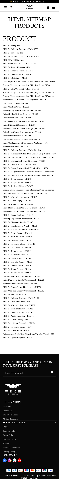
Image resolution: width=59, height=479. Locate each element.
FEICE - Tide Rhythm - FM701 (17, 330)
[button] (5, 7)
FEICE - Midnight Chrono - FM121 (19, 243)
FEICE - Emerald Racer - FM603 (17, 261)
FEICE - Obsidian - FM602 (15, 77)
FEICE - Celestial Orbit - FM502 (18, 74)
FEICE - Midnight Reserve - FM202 (19, 305)
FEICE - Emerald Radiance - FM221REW (21, 229)
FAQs (5, 427)
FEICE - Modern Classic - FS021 (17, 254)
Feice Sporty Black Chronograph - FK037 (21, 218)
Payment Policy (9, 439)
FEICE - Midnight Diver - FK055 (18, 326)
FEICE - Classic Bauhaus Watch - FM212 (21, 164)
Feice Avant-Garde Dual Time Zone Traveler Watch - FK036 (30, 334)
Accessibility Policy (47, 475)
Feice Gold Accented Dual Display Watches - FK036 (26, 142)
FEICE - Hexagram (11, 45)
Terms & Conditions (11, 447)
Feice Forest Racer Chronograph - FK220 (21, 276)
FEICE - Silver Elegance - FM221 (18, 204)
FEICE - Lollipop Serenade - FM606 (19, 323)
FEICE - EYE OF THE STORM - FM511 (21, 56)
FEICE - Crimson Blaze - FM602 (17, 240)
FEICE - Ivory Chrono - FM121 (17, 182)
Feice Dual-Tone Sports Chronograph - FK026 (23, 279)
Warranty (6, 443)
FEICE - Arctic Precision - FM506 (18, 315)
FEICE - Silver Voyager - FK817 (17, 200)
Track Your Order (10, 414)
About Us (7, 406)
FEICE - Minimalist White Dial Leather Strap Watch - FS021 (30, 153)
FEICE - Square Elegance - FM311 (18, 67)
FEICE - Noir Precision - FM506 (17, 236)
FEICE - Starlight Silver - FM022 (18, 186)
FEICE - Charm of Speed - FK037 (18, 222)
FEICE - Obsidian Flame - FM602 (18, 301)
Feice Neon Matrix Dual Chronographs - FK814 (24, 99)
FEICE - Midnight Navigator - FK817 (20, 197)
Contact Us (7, 410)
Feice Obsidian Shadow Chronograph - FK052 (23, 290)
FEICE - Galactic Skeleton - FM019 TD (20, 49)
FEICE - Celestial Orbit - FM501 (18, 265)
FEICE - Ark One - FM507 (15, 294)
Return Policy (8, 435)
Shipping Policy (9, 431)
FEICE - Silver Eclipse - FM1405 (18, 269)
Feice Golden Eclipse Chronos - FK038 (20, 114)
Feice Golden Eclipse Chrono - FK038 (20, 283)
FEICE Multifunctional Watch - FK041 (20, 63)
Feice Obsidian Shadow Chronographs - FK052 (24, 128)
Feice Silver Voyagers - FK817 (17, 103)
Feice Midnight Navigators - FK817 (19, 124)
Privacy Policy (9, 451)
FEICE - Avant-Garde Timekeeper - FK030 (22, 287)
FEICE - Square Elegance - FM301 (18, 337)
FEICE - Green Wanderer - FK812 (18, 258)
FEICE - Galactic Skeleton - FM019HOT (21, 298)
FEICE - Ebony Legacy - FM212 (17, 233)
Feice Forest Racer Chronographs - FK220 (22, 132)
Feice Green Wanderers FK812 (16, 146)
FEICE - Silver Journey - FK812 (17, 251)
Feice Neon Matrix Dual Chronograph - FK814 (24, 207)
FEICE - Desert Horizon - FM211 (18, 70)
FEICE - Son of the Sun (13, 52)
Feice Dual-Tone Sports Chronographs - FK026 (24, 121)
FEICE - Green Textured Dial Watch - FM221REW (25, 168)
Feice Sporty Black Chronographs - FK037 (22, 110)
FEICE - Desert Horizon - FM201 (18, 312)
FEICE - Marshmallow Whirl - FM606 (20, 225)
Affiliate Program (10, 418)
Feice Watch (33, 478)
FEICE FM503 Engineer (13, 60)
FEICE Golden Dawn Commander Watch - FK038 (25, 193)
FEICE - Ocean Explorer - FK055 (18, 215)
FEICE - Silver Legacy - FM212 (17, 178)
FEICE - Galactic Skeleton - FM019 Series (22, 150)
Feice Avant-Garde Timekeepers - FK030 (21, 139)
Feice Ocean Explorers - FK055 (17, 117)
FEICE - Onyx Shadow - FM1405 (18, 247)
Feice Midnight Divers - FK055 (17, 135)
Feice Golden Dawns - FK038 (16, 106)
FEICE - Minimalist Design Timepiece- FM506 (24, 160)
